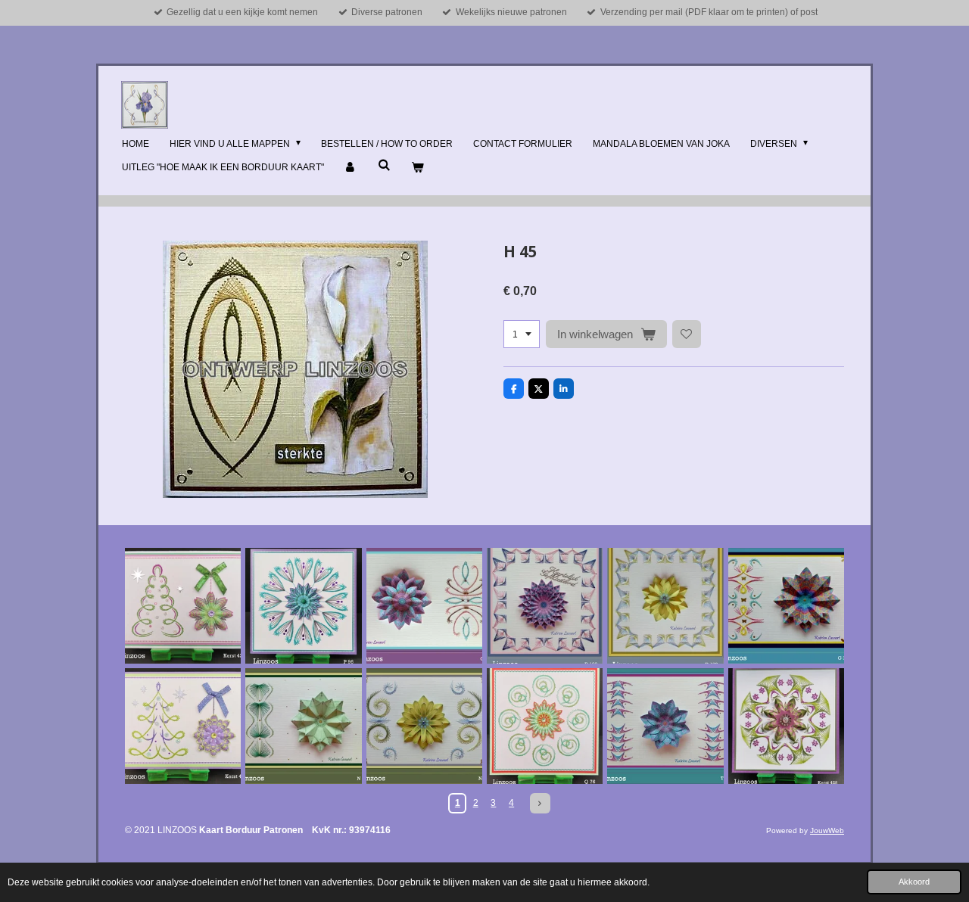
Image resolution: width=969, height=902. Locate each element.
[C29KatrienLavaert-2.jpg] (424, 606)
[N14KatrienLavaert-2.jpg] (303, 726)
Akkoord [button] (914, 881)
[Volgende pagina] (540, 803)
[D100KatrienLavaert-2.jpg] (665, 606)
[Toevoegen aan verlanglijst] (686, 334)
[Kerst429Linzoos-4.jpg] (183, 606)
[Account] (351, 168)
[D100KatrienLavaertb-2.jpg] (544, 606)
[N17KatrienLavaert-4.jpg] (424, 726)
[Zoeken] (384, 165)
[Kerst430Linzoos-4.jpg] (183, 726)
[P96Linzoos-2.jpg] (303, 606)
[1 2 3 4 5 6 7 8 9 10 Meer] (521, 334)
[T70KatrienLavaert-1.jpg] (665, 726)
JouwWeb (827, 830)
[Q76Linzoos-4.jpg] (544, 726)
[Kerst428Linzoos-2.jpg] (786, 726)
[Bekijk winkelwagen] (417, 168)
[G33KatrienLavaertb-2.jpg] (786, 606)
